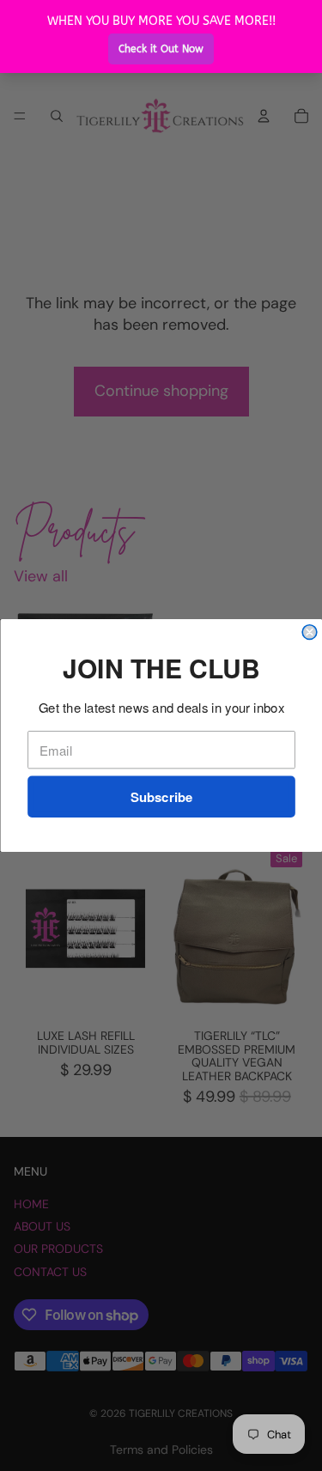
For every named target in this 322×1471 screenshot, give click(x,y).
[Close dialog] (309, 632)
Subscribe (161, 796)
